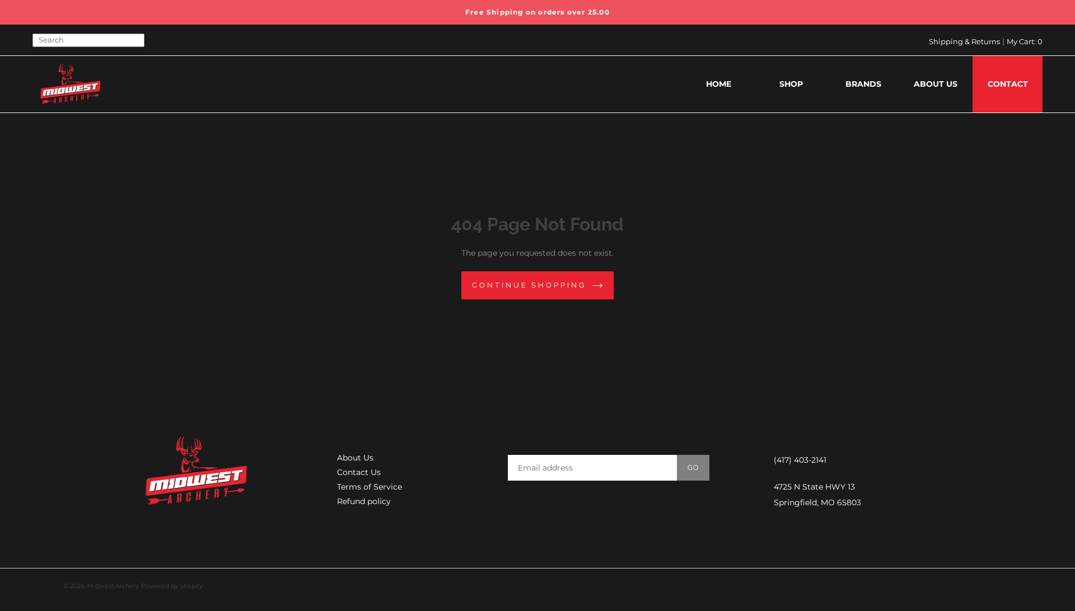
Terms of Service (369, 487)
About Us (355, 458)
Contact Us (359, 472)
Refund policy (364, 501)
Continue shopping (529, 285)
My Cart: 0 (1025, 41)
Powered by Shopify (172, 586)
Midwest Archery (113, 586)
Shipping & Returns (964, 41)
